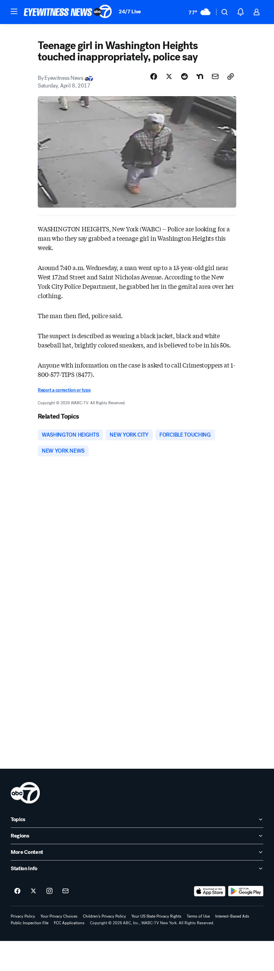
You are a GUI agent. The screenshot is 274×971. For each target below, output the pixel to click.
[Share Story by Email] (215, 76)
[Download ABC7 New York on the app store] (210, 891)
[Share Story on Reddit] (184, 76)
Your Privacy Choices (59, 916)
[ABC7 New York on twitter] (33, 891)
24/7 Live (130, 11)
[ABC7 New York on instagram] (49, 891)
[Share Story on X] (169, 76)
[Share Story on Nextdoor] (200, 76)
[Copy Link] (230, 76)
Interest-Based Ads (232, 916)
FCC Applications (69, 923)
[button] (14, 11)
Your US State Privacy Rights (156, 916)
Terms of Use (198, 916)
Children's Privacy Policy (104, 916)
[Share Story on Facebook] (153, 76)
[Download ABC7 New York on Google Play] (245, 891)
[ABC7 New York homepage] (68, 12)
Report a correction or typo (64, 390)
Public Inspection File (29, 923)
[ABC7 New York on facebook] (17, 891)
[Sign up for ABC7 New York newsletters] (65, 891)
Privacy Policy (23, 916)
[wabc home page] (25, 792)
